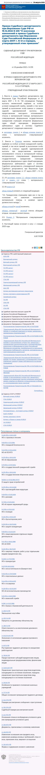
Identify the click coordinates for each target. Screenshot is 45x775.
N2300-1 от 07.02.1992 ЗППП (10, 480)
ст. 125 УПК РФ (6, 707)
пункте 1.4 (14, 180)
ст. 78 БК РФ (6, 655)
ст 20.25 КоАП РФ (7, 635)
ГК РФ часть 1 (8, 268)
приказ (15, 96)
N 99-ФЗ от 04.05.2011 (8, 531)
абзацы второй (8, 206)
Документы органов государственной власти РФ (20, 321)
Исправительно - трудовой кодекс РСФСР (18, 411)
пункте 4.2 (11, 187)
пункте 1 (16, 132)
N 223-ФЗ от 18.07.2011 (9, 549)
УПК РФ (6, 308)
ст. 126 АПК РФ (6, 725)
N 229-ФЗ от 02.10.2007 (9, 588)
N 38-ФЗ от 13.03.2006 (9, 494)
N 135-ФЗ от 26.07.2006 (9, 524)
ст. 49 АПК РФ (6, 732)
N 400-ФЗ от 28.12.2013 (9, 435)
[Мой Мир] (41, 247)
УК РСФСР (7, 422)
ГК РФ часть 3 (8, 273)
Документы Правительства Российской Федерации (21, 319)
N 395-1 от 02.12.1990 (8, 603)
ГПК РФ (6, 279)
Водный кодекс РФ (10, 262)
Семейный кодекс (9, 297)
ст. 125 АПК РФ (6, 744)
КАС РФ (6, 288)
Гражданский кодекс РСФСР (13, 402)
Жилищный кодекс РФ (11, 285)
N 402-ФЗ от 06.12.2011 (9, 517)
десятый (23, 211)
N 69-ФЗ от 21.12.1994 (8, 442)
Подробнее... (38, 390)
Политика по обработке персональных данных (19, 762)
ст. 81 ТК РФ (5, 645)
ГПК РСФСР (7, 399)
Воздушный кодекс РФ (11, 265)
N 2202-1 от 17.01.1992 (8, 559)
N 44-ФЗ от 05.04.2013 (9, 581)
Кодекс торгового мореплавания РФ (16, 294)
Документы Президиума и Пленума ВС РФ (18, 324)
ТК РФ (5, 299)
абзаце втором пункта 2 (33, 132)
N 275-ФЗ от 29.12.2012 (9, 472)
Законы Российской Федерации (14, 314)
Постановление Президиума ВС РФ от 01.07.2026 (20, 326)
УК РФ (5, 305)
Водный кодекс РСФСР (11, 396)
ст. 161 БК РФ (6, 682)
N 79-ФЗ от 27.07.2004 (9, 465)
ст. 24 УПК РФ (6, 715)
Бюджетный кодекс (10, 259)
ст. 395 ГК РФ (6, 626)
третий (18, 206)
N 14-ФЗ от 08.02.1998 (8, 541)
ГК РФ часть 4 (8, 276)
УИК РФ (6, 302)
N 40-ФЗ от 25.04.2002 (9, 450)
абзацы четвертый (9, 211)
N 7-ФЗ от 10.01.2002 (8, 502)
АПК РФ (6, 256)
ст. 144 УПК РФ (6, 700)
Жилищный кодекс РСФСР (12, 405)
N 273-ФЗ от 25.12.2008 (9, 487)
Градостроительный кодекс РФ (14, 282)
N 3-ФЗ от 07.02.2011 (8, 509)
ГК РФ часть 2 (8, 271)
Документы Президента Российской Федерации (20, 316)
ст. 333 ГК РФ (6, 611)
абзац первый (7, 191)
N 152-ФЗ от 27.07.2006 (9, 574)
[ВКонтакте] (35, 247)
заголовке (8, 132)
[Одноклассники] (39, 247)
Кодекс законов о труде (12, 416)
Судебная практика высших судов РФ (17, 311)
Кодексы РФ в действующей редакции (17, 254)
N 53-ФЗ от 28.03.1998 (9, 596)
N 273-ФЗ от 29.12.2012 (9, 457)
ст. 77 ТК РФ (5, 692)
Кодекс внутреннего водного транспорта (18, 291)
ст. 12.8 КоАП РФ (7, 668)
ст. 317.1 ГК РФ (6, 618)
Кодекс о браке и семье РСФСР (14, 419)
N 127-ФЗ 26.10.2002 (8, 566)
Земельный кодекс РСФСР (12, 408)
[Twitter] (37, 247)
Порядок (18, 141)
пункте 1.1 (20, 178)
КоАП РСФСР (8, 414)
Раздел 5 (10, 217)
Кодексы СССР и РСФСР (12, 394)
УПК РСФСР (7, 425)
